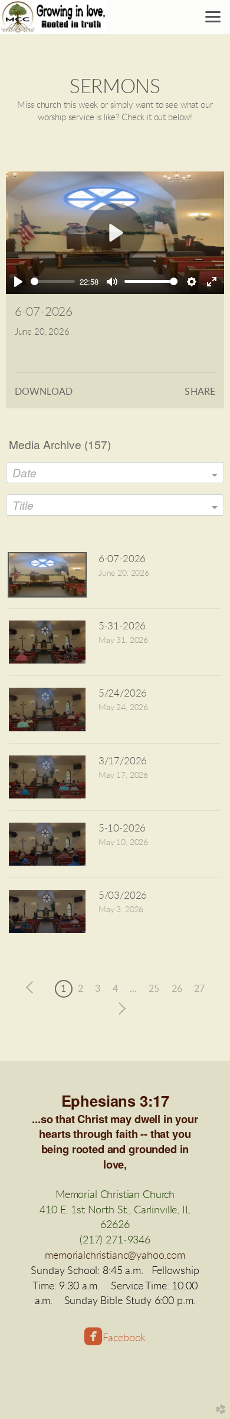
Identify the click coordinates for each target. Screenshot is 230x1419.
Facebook (124, 1338)
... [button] (133, 989)
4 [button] (115, 989)
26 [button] (177, 989)
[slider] (53, 281)
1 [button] (63, 989)
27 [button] (199, 989)
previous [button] (32, 987)
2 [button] (80, 989)
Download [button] (44, 392)
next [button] (119, 1008)
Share (200, 392)
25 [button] (154, 989)
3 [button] (97, 989)
